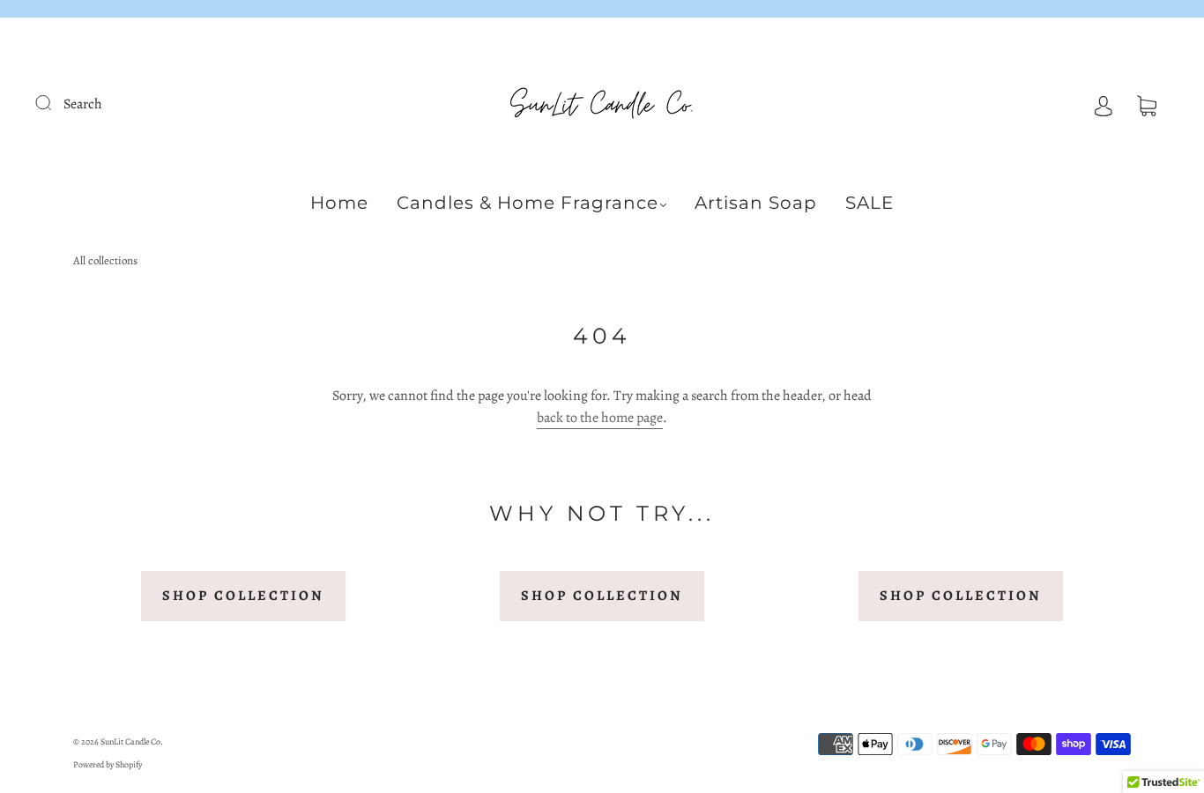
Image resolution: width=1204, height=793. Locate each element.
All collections (105, 260)
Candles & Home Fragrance (527, 202)
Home (339, 202)
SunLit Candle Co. (131, 741)
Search (82, 104)
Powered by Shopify (107, 764)
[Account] (1103, 104)
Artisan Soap (756, 202)
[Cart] (1147, 104)
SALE (869, 202)
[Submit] (54, 102)
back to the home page (600, 417)
